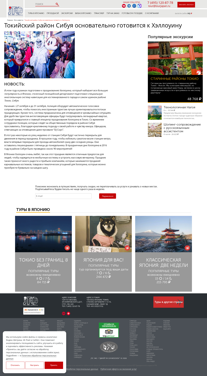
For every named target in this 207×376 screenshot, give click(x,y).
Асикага (26, 325)
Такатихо (133, 337)
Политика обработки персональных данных (76, 369)
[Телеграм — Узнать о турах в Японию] (129, 6)
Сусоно (133, 329)
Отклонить (15, 365)
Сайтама (77, 347)
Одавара (77, 321)
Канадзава (44, 329)
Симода (133, 321)
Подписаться (107, 196)
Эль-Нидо (150, 361)
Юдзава (166, 321)
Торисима (134, 351)
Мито (59, 329)
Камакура (44, 327)
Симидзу (78, 357)
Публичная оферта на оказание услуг (118, 369)
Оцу (75, 343)
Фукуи (149, 333)
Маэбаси (60, 325)
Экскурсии (67, 13)
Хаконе (149, 341)
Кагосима (44, 325)
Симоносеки (135, 323)
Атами (25, 327)
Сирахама (134, 327)
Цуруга (149, 359)
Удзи (148, 321)
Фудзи (149, 325)
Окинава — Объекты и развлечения (79, 335)
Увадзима (134, 355)
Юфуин (166, 323)
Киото (43, 331)
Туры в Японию (36, 13)
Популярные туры (43, 271)
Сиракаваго (135, 325)
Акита (25, 321)
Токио (132, 347)
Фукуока (150, 335)
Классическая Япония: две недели (163, 262)
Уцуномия (150, 323)
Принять (53, 365)
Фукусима (150, 337)
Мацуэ (60, 321)
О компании (152, 13)
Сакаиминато (80, 349)
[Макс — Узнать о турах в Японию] (139, 6)
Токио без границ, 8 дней (43, 262)
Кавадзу (43, 323)
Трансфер (99, 13)
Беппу (25, 329)
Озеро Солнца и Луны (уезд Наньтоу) (81, 325)
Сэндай (133, 331)
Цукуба (149, 357)
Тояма (132, 353)
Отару (76, 341)
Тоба (132, 343)
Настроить (34, 365)
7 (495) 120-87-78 (160, 2)
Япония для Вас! (103, 260)
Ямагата (166, 325)
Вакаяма (27, 331)
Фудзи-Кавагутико (154, 327)
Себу (76, 353)
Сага (76, 345)
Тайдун (133, 333)
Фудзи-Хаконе (152, 329)
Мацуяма (61, 323)
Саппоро (78, 351)
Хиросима (150, 355)
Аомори (26, 323)
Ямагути (167, 327)
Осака (76, 339)
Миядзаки (61, 331)
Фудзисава (151, 331)
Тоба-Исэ (133, 345)
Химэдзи (150, 353)
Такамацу (134, 335)
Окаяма (77, 331)
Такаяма (133, 339)
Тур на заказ (112, 13)
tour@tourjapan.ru (159, 6)
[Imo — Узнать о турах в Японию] (134, 6)
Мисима (60, 327)
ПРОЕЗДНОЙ (53, 13)
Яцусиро (167, 329)
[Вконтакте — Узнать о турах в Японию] (124, 6)
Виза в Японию (83, 13)
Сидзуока (78, 355)
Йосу (42, 321)
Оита (76, 329)
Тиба (131, 341)
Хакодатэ (150, 339)
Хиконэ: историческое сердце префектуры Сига (154, 348)
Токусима (134, 349)
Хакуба (149, 343)
